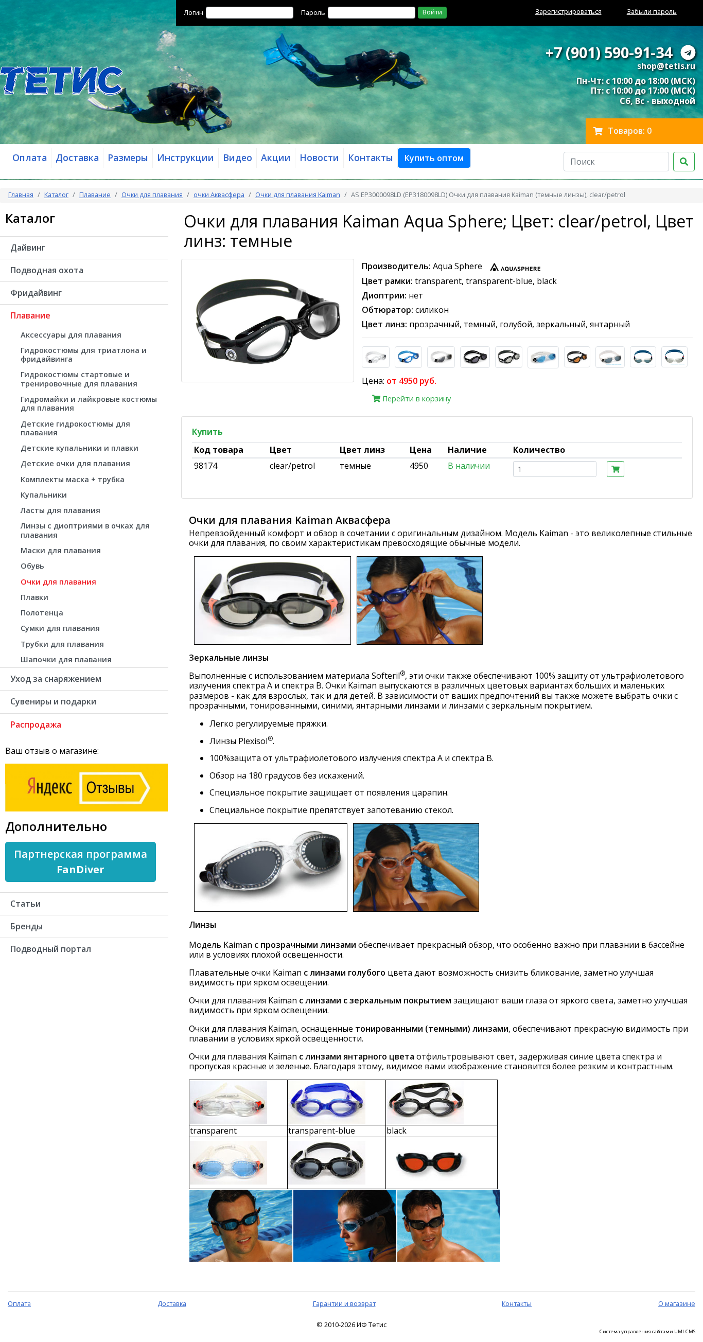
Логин (193, 12)
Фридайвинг (36, 292)
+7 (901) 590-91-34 (609, 52)
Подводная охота (46, 270)
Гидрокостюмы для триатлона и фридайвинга (84, 354)
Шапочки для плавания (66, 659)
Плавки (34, 597)
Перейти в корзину (415, 398)
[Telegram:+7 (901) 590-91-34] (688, 52)
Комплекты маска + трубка (73, 479)
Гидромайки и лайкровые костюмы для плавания (89, 403)
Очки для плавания (152, 194)
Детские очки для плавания (75, 463)
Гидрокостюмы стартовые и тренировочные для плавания (79, 378)
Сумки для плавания (60, 628)
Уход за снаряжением (55, 678)
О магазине (676, 1303)
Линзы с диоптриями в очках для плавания (85, 530)
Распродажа (35, 724)
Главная (20, 194)
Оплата (19, 1303)
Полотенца (42, 612)
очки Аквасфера (219, 194)
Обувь (32, 566)
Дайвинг (27, 247)
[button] (434, 158)
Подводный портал (50, 949)
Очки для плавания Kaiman (297, 194)
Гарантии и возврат (344, 1303)
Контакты (517, 1303)
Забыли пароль (652, 11)
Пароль (313, 12)
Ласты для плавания (60, 510)
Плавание (95, 194)
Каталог (56, 194)
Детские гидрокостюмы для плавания (75, 428)
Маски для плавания (61, 550)
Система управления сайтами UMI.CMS (647, 1332)
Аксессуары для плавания (71, 335)
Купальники (44, 495)
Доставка (171, 1303)
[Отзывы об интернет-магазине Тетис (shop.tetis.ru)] (86, 786)
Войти (432, 11)
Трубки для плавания (62, 644)
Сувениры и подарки (53, 701)
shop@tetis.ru (666, 66)
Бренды (26, 926)
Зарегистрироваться (568, 11)
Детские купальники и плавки (79, 448)
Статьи (25, 903)
